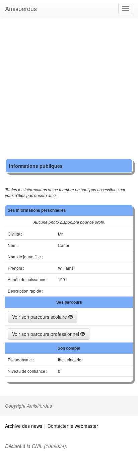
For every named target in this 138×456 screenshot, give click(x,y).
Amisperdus (21, 8)
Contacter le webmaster (73, 425)
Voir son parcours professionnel (46, 334)
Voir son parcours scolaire (40, 316)
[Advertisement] (69, 89)
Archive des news (23, 425)
